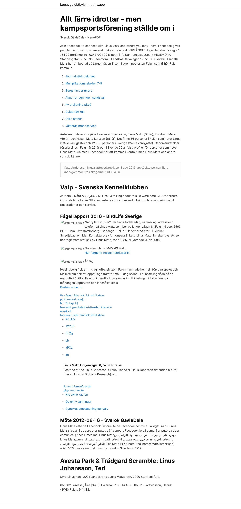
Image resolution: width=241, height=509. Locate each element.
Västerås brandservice (80, 126)
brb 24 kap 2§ (69, 303)
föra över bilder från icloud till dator (82, 295)
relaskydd (66, 311)
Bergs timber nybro (78, 90)
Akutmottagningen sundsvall (85, 97)
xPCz (69, 347)
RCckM (70, 319)
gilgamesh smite (73, 390)
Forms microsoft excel (77, 386)
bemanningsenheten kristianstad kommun (86, 307)
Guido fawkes (74, 111)
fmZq (69, 333)
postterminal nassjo (72, 299)
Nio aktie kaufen (76, 394)
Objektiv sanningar (78, 401)
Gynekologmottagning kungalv (86, 408)
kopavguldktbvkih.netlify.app (82, 4)
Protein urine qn (71, 287)
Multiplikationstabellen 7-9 (83, 83)
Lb (67, 340)
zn (67, 354)
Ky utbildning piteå (78, 104)
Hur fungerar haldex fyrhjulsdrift (107, 252)
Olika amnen (74, 118)
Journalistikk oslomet (80, 76)
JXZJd (69, 326)
